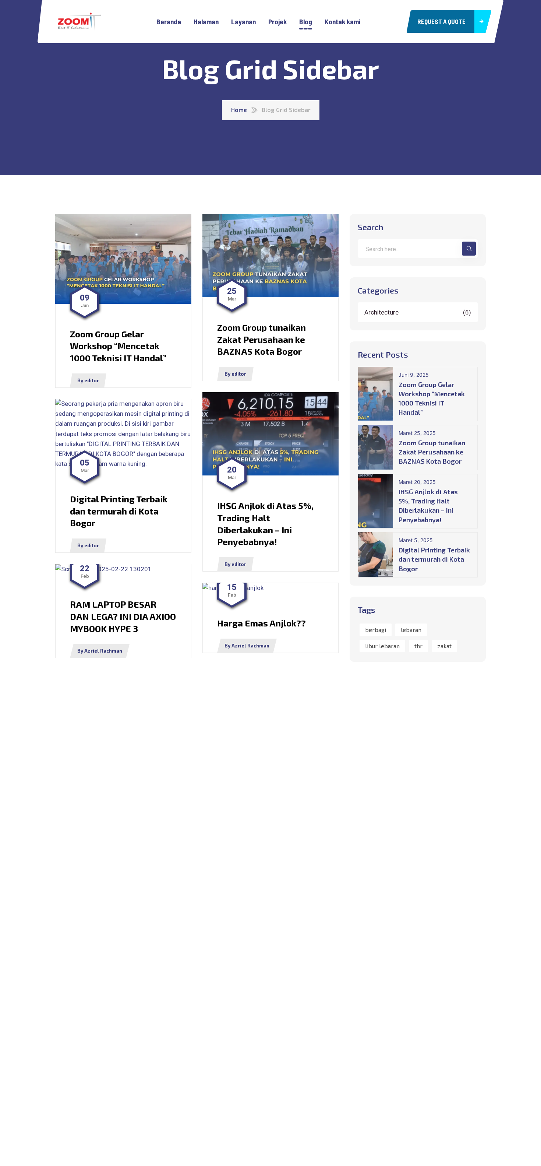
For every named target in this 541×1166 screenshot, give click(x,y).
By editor (88, 380)
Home (239, 109)
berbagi (375, 629)
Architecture (418, 312)
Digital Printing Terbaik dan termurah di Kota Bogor (434, 559)
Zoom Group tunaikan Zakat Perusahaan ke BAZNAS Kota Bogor (432, 452)
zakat (444, 645)
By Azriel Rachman (99, 651)
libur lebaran (382, 645)
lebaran (411, 629)
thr (418, 645)
